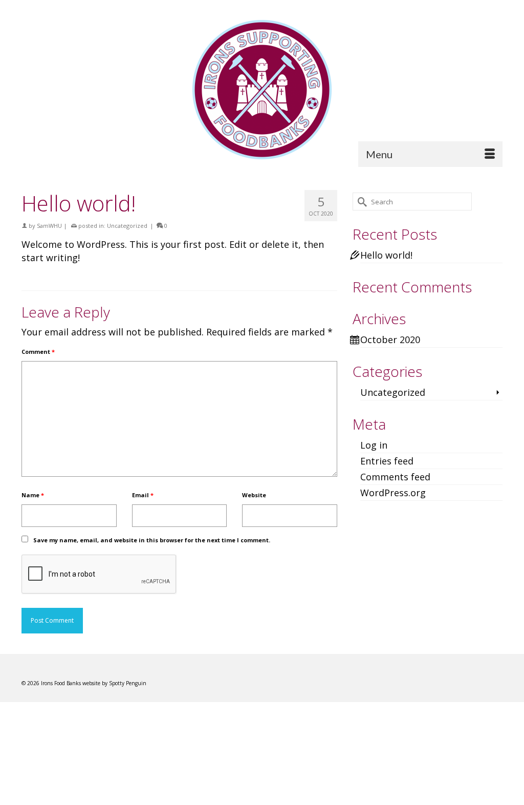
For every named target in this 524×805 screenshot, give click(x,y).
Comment (38, 351)
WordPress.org (393, 492)
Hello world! (386, 255)
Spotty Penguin (127, 683)
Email (143, 495)
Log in (373, 445)
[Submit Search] (360, 201)
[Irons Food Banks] (262, 89)
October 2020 (390, 339)
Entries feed (386, 461)
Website (254, 495)
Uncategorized (127, 225)
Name (32, 495)
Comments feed (395, 477)
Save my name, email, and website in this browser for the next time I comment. (151, 540)
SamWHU (49, 225)
